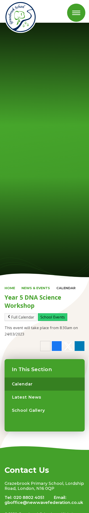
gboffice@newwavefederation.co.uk (44, 502)
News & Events (35, 288)
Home (10, 288)
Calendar (66, 288)
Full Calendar (22, 317)
